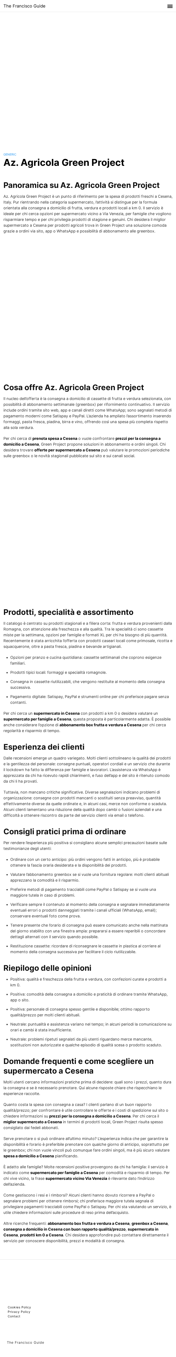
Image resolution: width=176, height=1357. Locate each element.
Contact (14, 1316)
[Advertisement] (88, 78)
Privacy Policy (19, 1312)
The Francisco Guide (24, 6)
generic (9, 154)
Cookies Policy (19, 1307)
